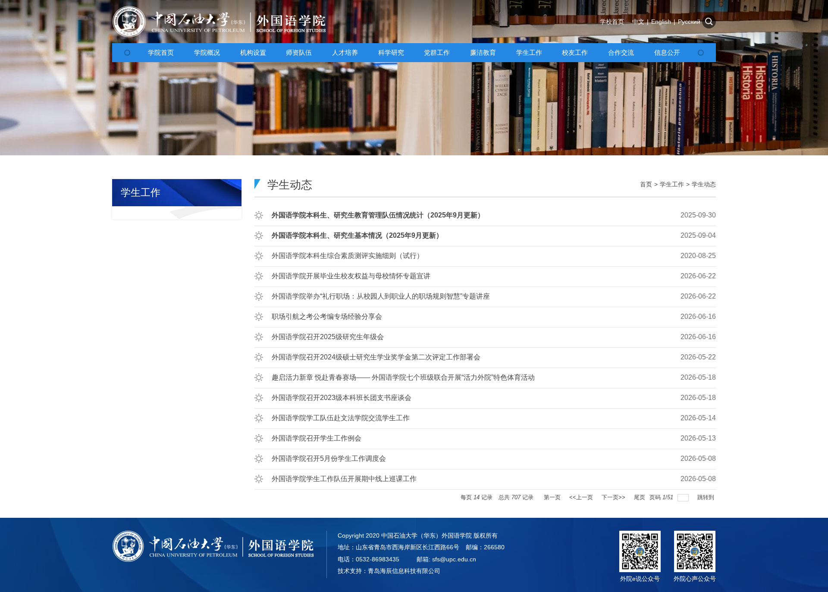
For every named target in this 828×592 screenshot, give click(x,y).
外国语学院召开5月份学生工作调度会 (329, 458)
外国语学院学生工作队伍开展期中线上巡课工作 (344, 478)
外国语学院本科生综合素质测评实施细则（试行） (347, 255)
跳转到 (706, 497)
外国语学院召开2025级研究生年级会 (328, 336)
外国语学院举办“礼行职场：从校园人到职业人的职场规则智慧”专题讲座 (381, 296)
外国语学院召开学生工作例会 (316, 438)
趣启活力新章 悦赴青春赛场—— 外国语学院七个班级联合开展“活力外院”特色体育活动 (403, 377)
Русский (689, 21)
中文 (638, 21)
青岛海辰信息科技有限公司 (404, 570)
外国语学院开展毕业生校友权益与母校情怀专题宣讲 (351, 276)
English (661, 21)
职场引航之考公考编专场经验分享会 (327, 316)
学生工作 (672, 184)
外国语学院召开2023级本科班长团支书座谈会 (341, 397)
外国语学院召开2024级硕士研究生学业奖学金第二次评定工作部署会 (376, 357)
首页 (646, 184)
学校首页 (612, 21)
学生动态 (704, 184)
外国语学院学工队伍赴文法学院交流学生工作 (341, 418)
